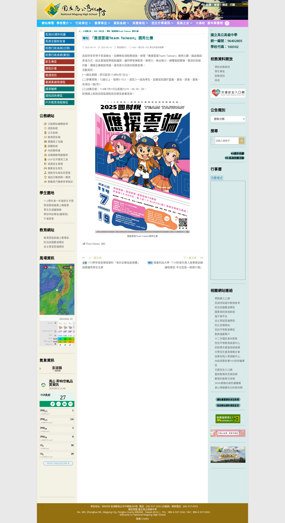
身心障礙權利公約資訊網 (228, 387)
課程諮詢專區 (54, 95)
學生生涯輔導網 (52, 209)
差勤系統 (52, 128)
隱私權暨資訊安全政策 (228, 399)
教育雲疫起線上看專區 (56, 237)
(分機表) (166, 506)
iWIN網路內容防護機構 (228, 383)
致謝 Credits (142, 519)
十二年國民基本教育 (226, 338)
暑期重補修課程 (55, 82)
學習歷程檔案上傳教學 (56, 205)
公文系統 (52, 132)
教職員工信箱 (55, 141)
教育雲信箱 (53, 137)
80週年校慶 (237, 153)
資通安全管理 (55, 163)
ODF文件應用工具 (57, 159)
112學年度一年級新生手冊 (59, 200)
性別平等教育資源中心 (227, 343)
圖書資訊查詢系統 (225, 311)
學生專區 (220, 71)
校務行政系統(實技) (57, 55)
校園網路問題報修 (57, 155)
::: (40, 21)
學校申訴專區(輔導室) (56, 214)
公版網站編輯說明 (57, 123)
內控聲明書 (53, 150)
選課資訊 (51, 75)
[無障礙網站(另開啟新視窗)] (228, 418)
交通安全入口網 (223, 369)
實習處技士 (122, 47)
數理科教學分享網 (225, 378)
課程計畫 (51, 68)
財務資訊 (220, 75)
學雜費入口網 (222, 298)
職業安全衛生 (55, 168)
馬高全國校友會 (55, 41)
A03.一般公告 (138, 47)
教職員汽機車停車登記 (60, 181)
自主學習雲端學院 (54, 246)
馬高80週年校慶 (55, 34)
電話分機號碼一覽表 (58, 177)
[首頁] (79, 31)
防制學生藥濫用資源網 (227, 347)
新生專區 (51, 61)
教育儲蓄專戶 (222, 334)
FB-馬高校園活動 (234, 157)
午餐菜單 (49, 218)
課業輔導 (51, 89)
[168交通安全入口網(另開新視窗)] (228, 94)
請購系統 (52, 146)
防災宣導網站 (222, 325)
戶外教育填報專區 (56, 102)
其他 (217, 80)
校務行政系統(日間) (57, 48)
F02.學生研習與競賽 (155, 47)
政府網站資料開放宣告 (228, 405)
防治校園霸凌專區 (54, 242)
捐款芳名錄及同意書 (58, 172)
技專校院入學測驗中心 (227, 356)
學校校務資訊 (222, 66)
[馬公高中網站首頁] (75, 9)
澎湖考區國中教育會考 (227, 302)
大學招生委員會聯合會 (227, 351)
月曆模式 (216, 178)
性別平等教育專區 (225, 329)
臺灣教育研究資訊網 (226, 374)
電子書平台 (221, 316)
